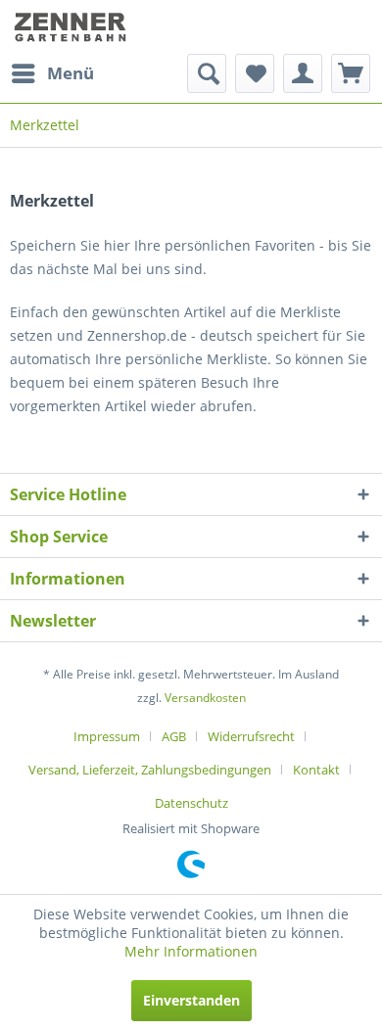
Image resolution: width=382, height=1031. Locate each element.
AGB (174, 736)
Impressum (106, 736)
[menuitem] (52, 73)
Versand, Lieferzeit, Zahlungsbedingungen (149, 769)
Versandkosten (205, 697)
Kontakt (316, 769)
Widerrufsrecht (251, 736)
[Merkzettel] (254, 73)
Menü (70, 73)
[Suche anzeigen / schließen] (206, 73)
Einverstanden (191, 1000)
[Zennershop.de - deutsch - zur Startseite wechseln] (72, 27)
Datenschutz (191, 803)
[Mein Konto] (302, 73)
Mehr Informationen (191, 951)
